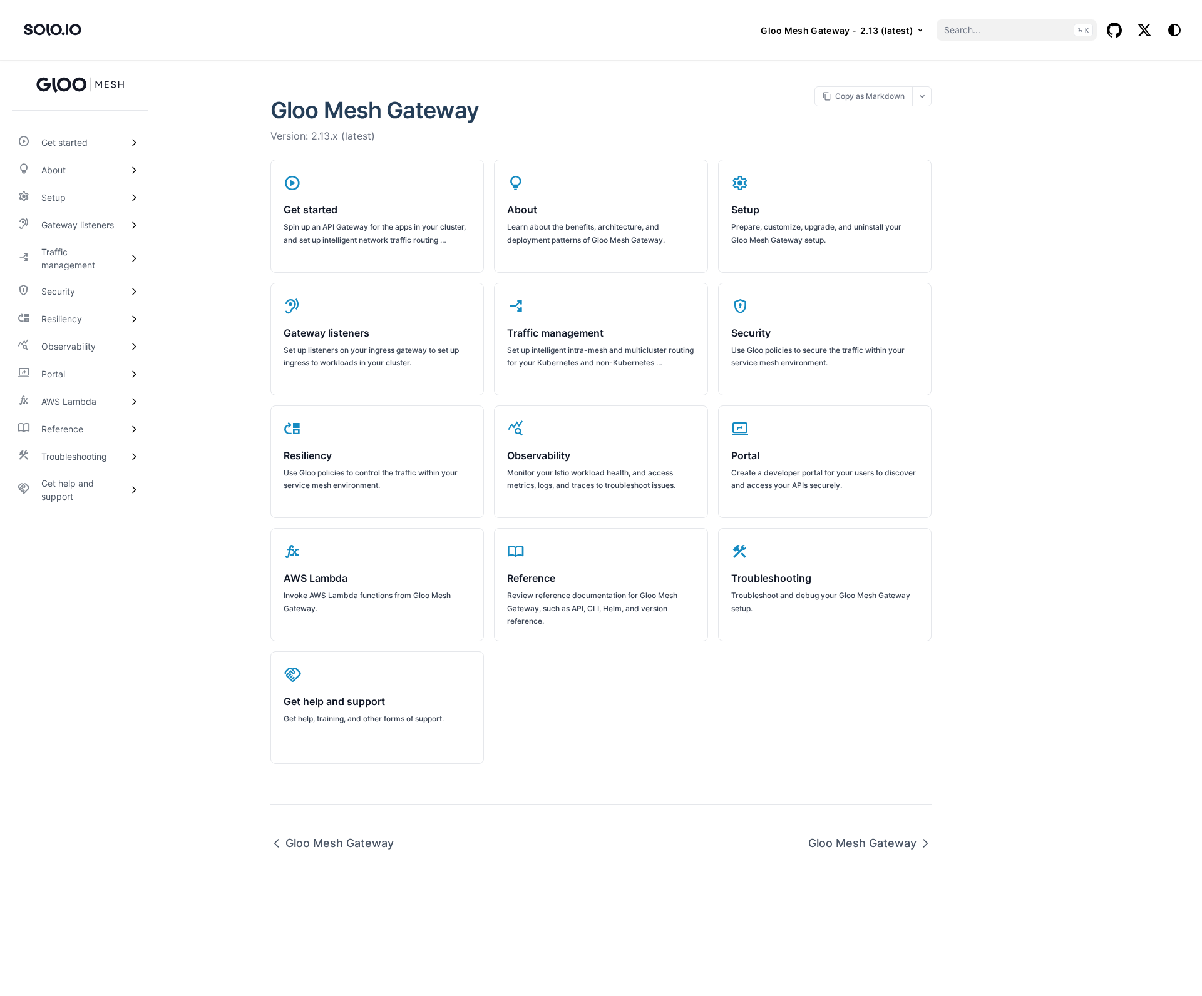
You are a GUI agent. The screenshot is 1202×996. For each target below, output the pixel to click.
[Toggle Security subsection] (134, 291)
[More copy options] (922, 96)
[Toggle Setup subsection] (134, 197)
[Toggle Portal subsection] (134, 374)
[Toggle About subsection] (134, 170)
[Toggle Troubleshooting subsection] (134, 456)
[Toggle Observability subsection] (134, 346)
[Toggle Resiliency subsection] (134, 319)
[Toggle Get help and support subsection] (134, 490)
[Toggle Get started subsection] (134, 142)
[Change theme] (1174, 30)
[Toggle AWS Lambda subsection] (134, 401)
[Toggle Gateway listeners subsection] (134, 225)
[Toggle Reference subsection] (134, 429)
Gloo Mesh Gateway (339, 843)
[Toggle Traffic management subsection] (134, 258)
